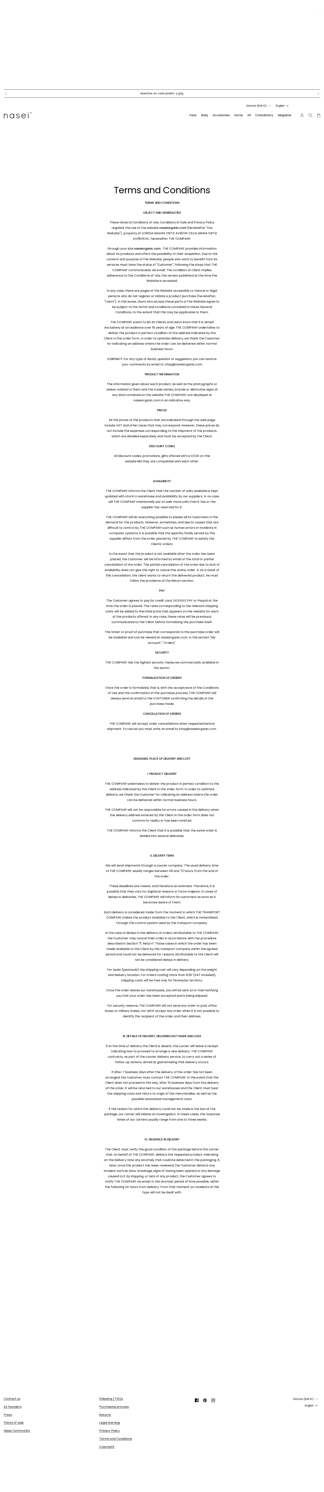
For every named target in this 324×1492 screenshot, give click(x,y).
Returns (105, 1415)
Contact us (12, 1399)
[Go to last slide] (6, 93)
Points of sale (14, 1423)
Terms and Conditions (115, 1439)
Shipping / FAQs (111, 1399)
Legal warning (109, 1423)
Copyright (106, 1447)
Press (8, 1415)
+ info (180, 93)
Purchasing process (114, 1407)
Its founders (13, 1407)
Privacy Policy (109, 1431)
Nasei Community (17, 1431)
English (280, 106)
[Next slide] (318, 93)
